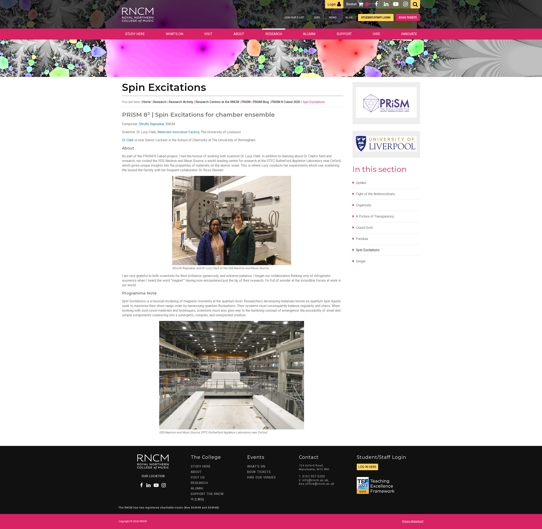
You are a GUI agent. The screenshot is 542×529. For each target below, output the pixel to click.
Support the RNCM (207, 494)
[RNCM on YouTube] (395, 4)
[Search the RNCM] (415, 4)
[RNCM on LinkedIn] (386, 4)
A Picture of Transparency (375, 216)
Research (273, 34)
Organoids (363, 205)
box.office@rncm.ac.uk (316, 483)
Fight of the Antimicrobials (375, 194)
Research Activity (181, 102)
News (333, 17)
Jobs (316, 17)
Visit (208, 34)
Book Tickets (408, 17)
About (239, 34)
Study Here (135, 34)
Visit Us (198, 477)
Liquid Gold (364, 228)
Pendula (362, 239)
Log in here (367, 467)
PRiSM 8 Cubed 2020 (285, 102)
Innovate (409, 34)
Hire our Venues (261, 477)
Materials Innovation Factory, (179, 132)
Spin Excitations (368, 250)
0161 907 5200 (313, 476)
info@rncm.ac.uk (315, 480)
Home (146, 102)
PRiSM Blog (261, 102)
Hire (376, 34)
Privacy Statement (412, 521)
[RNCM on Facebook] (376, 4)
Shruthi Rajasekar (151, 124)
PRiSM (246, 102)
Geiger (361, 261)
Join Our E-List (294, 17)
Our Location (153, 476)
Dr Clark (128, 140)
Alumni (309, 34)
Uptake (361, 183)
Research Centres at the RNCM (217, 102)
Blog (349, 17)
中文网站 (197, 499)
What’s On (174, 34)
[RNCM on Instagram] (405, 4)
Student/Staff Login (375, 17)
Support (344, 34)
